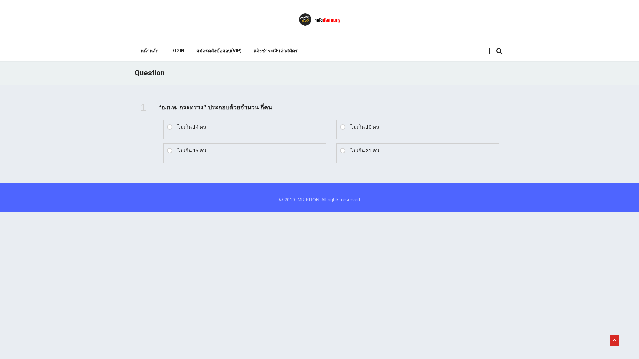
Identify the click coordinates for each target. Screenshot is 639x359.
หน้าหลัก (149, 50)
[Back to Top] (614, 340)
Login (177, 50)
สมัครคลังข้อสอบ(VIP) (219, 50)
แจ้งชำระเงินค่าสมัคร (276, 50)
